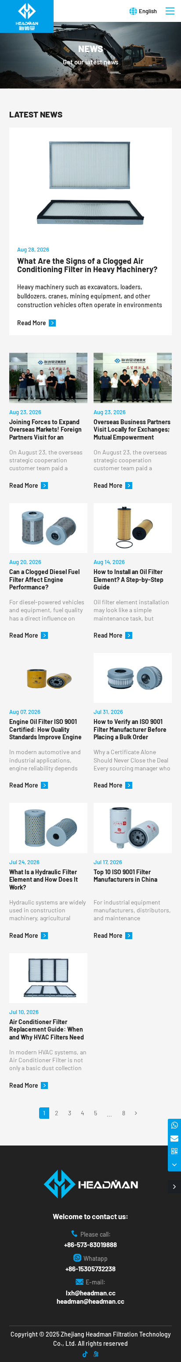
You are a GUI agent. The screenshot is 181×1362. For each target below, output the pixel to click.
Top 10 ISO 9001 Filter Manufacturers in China (125, 875)
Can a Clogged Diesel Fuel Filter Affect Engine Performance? (44, 579)
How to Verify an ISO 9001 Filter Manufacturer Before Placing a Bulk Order (130, 729)
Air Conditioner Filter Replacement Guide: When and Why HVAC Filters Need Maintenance (46, 1030)
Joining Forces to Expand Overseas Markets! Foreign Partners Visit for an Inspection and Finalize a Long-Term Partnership (45, 430)
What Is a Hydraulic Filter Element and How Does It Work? (43, 879)
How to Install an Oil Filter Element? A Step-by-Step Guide (128, 579)
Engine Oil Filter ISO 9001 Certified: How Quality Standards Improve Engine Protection (45, 729)
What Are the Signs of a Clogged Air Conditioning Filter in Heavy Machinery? (87, 265)
